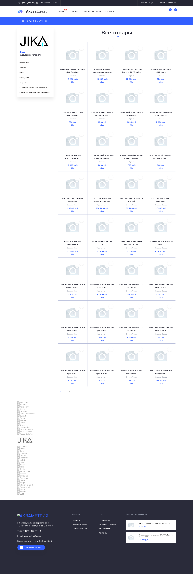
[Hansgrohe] (23, 427)
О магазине (104, 521)
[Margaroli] (22, 458)
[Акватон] (22, 491)
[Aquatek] (22, 404)
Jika (72, 82)
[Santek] (21, 473)
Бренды (74, 11)
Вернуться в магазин (34, 21)
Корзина (76, 521)
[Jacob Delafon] (25, 434)
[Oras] (20, 462)
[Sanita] (21, 469)
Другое (22, 82)
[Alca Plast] (22, 402)
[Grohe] (21, 422)
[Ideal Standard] (25, 429)
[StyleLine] (22, 476)
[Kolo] (20, 451)
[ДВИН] (21, 494)
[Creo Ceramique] (26, 413)
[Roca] (20, 467)
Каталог (62, 11)
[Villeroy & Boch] (25, 485)
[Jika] (25, 444)
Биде (21, 72)
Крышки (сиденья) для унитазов (34, 92)
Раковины (24, 63)
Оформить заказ (79, 525)
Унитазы (23, 67)
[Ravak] (21, 464)
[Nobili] (21, 460)
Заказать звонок (33, 547)
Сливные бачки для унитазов (33, 87)
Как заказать (105, 529)
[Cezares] (22, 411)
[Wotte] (21, 489)
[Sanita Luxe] (23, 471)
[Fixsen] (21, 418)
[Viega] (21, 482)
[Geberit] (21, 420)
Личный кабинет (167, 3)
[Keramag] (22, 446)
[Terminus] (22, 478)
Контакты (110, 11)
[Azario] (21, 409)
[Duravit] (21, 416)
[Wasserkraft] (23, 487)
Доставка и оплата (92, 11)
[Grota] (21, 425)
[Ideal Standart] (24, 432)
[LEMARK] (22, 453)
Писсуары (24, 77)
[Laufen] (21, 455)
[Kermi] (21, 449)
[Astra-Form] (23, 407)
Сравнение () (146, 3)
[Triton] (21, 480)
